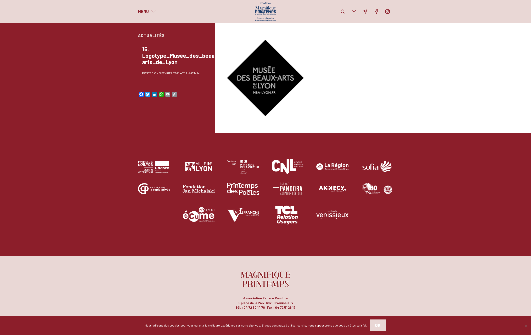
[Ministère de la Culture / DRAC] (243, 170)
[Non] (526, 326)
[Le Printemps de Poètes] (243, 192)
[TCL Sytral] (288, 218)
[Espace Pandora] (288, 192)
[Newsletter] (365, 11)
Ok (378, 325)
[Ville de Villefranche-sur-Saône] (243, 218)
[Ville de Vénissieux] (332, 218)
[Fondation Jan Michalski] (199, 192)
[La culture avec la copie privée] (154, 192)
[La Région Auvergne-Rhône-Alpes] (332, 170)
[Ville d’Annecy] (332, 192)
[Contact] (353, 11)
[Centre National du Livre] (288, 170)
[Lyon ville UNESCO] (154, 170)
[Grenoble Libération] (377, 192)
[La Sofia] (377, 170)
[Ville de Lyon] (199, 170)
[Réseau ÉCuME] (199, 218)
